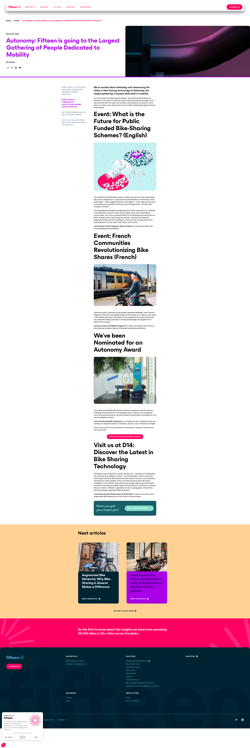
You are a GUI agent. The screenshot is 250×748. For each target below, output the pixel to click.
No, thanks (8, 737)
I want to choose (22, 737)
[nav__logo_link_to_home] (14, 7)
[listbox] (62, 719)
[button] (3, 745)
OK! (36, 737)
